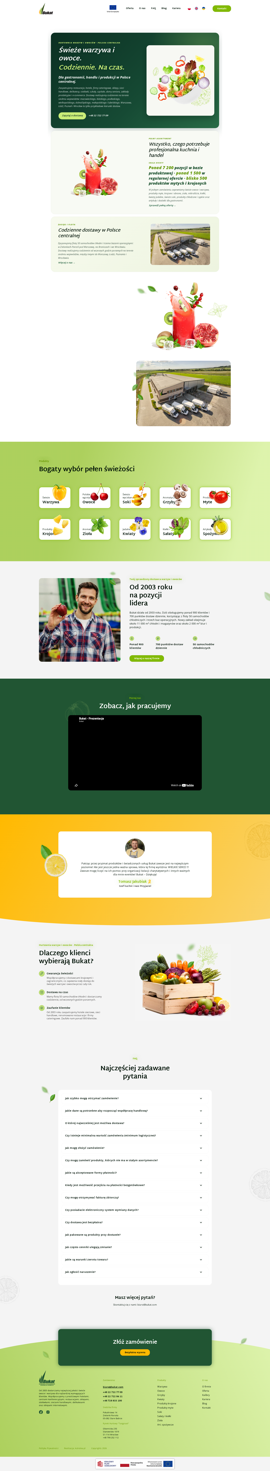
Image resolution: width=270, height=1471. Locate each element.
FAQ (153, 9)
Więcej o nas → (66, 263)
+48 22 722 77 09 (98, 115)
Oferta (129, 9)
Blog (164, 9)
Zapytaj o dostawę (72, 116)
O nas (142, 9)
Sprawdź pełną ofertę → (162, 206)
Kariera (176, 9)
